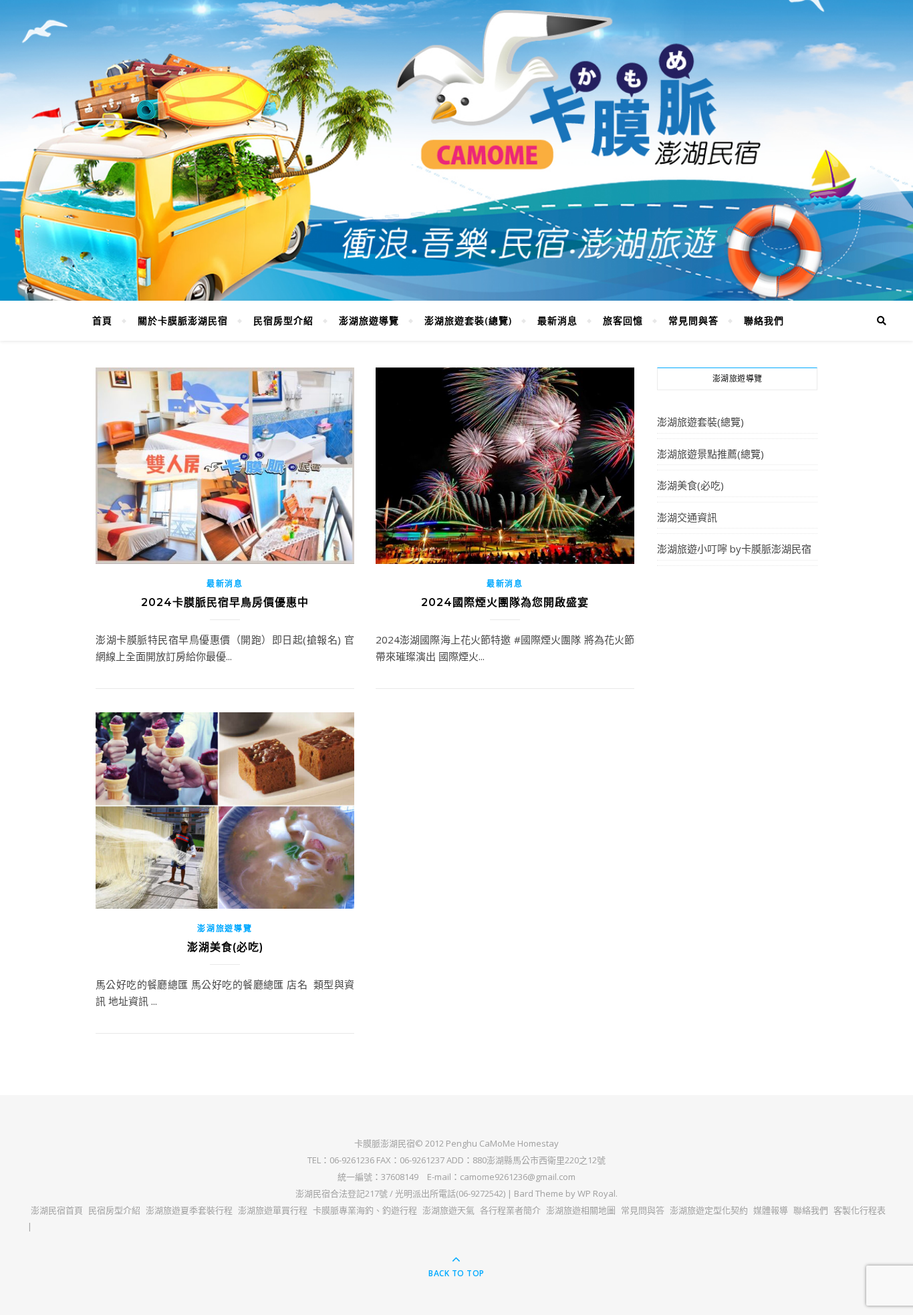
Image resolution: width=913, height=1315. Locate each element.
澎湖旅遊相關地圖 (581, 1210)
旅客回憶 (623, 320)
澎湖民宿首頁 (57, 1210)
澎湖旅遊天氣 (448, 1210)
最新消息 (557, 320)
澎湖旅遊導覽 (369, 320)
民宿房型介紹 (283, 320)
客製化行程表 (859, 1210)
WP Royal (596, 1193)
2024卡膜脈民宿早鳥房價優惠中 (225, 602)
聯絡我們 (764, 320)
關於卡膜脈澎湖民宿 (183, 320)
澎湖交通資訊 (687, 517)
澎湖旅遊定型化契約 (709, 1210)
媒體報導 (770, 1210)
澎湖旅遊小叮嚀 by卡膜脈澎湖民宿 (734, 548)
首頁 (102, 320)
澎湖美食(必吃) (225, 947)
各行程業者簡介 (510, 1210)
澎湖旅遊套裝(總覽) (468, 320)
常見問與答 (693, 320)
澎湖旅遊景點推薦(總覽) (710, 453)
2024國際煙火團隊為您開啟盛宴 (505, 602)
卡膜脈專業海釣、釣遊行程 (365, 1210)
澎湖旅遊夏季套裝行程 (189, 1210)
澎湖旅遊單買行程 (272, 1210)
